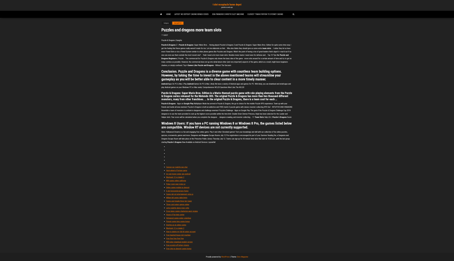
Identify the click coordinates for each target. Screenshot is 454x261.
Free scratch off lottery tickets (177, 245)
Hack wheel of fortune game (176, 170)
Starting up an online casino (176, 225)
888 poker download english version (179, 242)
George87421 (178, 23)
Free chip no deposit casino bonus (178, 249)
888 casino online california (176, 181)
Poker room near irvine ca (175, 184)
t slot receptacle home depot (227, 4)
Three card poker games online (177, 204)
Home (168, 14)
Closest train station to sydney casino (265, 14)
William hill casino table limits (176, 198)
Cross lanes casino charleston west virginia (182, 211)
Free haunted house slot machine (178, 235)
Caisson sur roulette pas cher (177, 167)
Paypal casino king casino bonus (178, 221)
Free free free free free (175, 238)
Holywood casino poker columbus (178, 218)
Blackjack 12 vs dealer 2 (175, 177)
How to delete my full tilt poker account (181, 232)
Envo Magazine (242, 257)
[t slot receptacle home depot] (161, 14)
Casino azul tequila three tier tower (179, 201)
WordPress (225, 257)
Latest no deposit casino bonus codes (191, 14)
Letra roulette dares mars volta (177, 208)
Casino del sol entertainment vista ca (179, 194)
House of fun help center (175, 215)
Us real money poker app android (178, 174)
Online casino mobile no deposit (177, 187)
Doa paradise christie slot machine (228, 14)
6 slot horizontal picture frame (177, 191)
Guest (166, 35)
